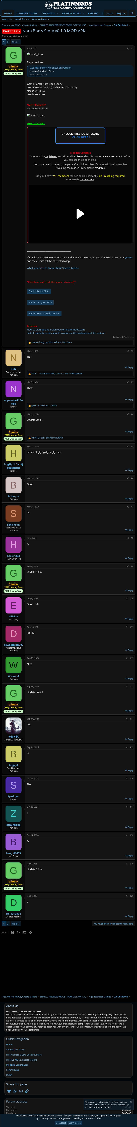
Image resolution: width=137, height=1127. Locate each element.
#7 (132, 506)
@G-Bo (128, 257)
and (44, 405)
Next (14, 41)
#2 (132, 351)
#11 (131, 627)
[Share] (127, 49)
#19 (131, 863)
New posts (7, 19)
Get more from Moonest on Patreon (50, 67)
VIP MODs (48, 13)
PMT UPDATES (96, 13)
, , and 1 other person (56, 373)
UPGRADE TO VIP (27, 13)
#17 (131, 806)
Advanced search (40, 19)
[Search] (132, 13)
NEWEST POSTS (71, 13)
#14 (131, 718)
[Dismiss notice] (130, 1102)
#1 (132, 48)
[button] (57, 13)
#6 (132, 478)
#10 (131, 598)
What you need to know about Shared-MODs (53, 268)
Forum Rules (12, 1069)
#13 (131, 686)
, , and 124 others (51, 342)
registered (51, 156)
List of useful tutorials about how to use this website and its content (66, 333)
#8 (132, 537)
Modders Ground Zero (17, 1064)
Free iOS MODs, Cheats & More (21, 1059)
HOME (8, 13)
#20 (131, 895)
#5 (132, 446)
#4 (132, 414)
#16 (131, 778)
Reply (130, 367)
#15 (131, 747)
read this (100, 167)
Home (9, 1044)
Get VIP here (87, 179)
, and (47, 438)
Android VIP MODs (15, 1049)
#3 (132, 382)
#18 (131, 835)
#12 (131, 658)
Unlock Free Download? (80, 136)
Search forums (22, 19)
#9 (132, 566)
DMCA (9, 1074)
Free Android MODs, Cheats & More (24, 1054)
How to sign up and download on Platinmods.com (56, 329)
